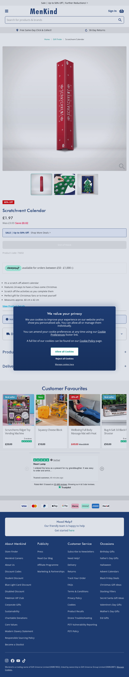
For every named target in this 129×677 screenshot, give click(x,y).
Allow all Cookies (64, 351)
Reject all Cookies (64, 358)
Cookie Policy (87, 341)
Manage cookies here (64, 364)
